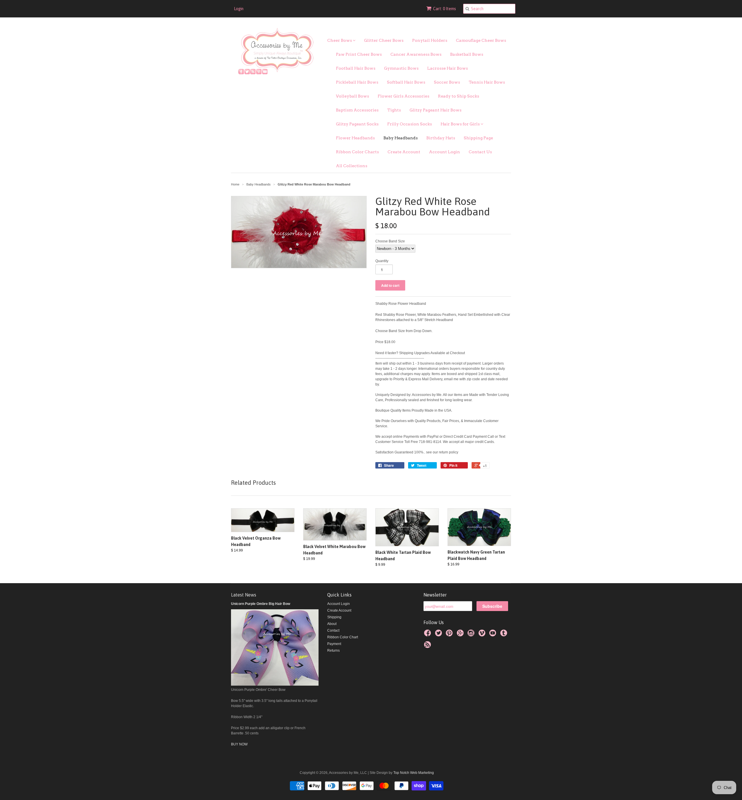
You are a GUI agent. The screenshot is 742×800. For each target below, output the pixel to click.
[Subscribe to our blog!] (428, 646)
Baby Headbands (400, 138)
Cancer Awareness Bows (415, 54)
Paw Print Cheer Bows (359, 54)
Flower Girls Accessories (403, 96)
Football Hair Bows (355, 68)
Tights (394, 110)
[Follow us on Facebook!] (428, 635)
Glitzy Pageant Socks (357, 124)
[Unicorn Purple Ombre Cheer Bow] (275, 684)
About (332, 624)
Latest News (243, 594)
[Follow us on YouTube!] (493, 635)
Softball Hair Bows (406, 82)
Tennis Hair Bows (487, 82)
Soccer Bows (447, 82)
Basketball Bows (466, 54)
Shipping (334, 617)
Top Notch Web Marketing (413, 773)
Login (238, 8)
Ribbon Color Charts (357, 151)
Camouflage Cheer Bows (481, 40)
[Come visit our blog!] (504, 635)
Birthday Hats (440, 138)
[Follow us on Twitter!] (439, 635)
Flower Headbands (355, 138)
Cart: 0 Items (444, 8)
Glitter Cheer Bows (383, 40)
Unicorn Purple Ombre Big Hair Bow (260, 604)
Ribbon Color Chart (342, 637)
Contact (333, 630)
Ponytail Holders (429, 40)
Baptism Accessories (357, 110)
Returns (333, 650)
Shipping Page (478, 138)
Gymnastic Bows (401, 68)
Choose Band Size (390, 241)
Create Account (404, 151)
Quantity (381, 261)
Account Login (444, 151)
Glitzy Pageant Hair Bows (435, 110)
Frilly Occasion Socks (409, 124)
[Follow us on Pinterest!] (450, 635)
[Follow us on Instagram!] (472, 635)
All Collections (351, 165)
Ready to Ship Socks (458, 96)
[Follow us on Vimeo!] (483, 635)
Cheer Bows (340, 40)
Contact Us (480, 151)
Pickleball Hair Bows (357, 82)
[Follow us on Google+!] (461, 635)
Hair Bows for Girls (461, 124)
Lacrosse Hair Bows (447, 68)
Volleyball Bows (352, 96)
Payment (334, 644)
